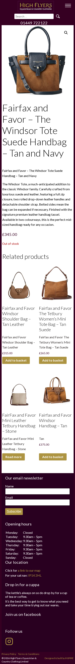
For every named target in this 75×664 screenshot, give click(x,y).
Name (9, 486)
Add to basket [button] (16, 360)
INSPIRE (69, 658)
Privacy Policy (9, 654)
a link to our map (29, 570)
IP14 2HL (34, 575)
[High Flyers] (36, 6)
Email (9, 497)
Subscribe (14, 511)
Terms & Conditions (28, 654)
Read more (13, 457)
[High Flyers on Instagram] (9, 641)
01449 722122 (34, 22)
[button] (66, 32)
